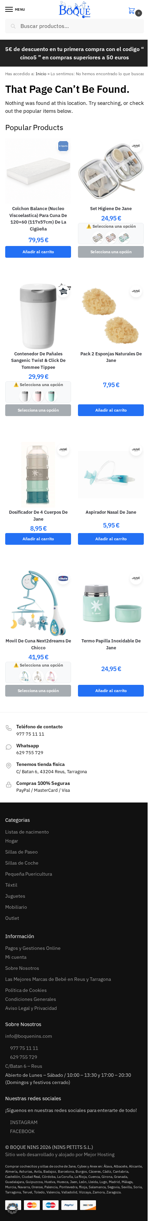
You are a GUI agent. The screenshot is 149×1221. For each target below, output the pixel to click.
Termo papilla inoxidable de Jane (111, 644)
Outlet (12, 918)
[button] (136, 10)
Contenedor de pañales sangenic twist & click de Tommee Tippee (38, 360)
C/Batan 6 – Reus (23, 1066)
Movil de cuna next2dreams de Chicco (38, 644)
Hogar (11, 841)
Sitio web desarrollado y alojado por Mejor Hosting (59, 1154)
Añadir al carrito (38, 251)
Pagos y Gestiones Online (33, 948)
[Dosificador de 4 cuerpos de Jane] (38, 475)
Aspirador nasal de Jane (111, 512)
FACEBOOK (22, 1131)
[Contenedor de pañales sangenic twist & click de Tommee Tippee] (38, 316)
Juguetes (15, 896)
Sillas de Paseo (21, 852)
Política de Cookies (26, 990)
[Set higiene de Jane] (111, 171)
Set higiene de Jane (111, 208)
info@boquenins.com (28, 1036)
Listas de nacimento (27, 832)
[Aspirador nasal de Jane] (111, 475)
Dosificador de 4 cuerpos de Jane (38, 515)
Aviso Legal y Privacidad (31, 1008)
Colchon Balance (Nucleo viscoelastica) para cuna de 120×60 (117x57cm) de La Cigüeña (38, 219)
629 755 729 (23, 1057)
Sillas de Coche (21, 863)
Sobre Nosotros (22, 968)
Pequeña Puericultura (28, 874)
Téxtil (11, 885)
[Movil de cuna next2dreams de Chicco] (38, 603)
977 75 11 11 (24, 1048)
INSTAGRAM (23, 1122)
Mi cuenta (15, 957)
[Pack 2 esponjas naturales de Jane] (111, 316)
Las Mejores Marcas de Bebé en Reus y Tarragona (58, 979)
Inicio (41, 73)
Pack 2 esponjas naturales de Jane (111, 357)
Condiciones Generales (30, 999)
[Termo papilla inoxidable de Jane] (111, 603)
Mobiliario (16, 907)
